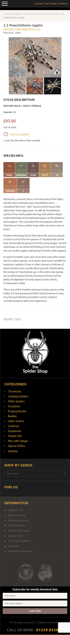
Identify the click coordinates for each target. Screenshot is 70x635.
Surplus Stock (15, 535)
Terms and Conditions (19, 541)
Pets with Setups (18, 440)
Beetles (12, 416)
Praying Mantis (17, 411)
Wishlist (13, 451)
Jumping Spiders (18, 396)
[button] (60, 42)
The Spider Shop (11, 13)
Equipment (14, 431)
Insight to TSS (15, 510)
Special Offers (16, 445)
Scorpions (14, 406)
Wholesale (13, 546)
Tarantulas (28, 13)
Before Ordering (16, 515)
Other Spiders (16, 401)
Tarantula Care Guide (19, 530)
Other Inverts (16, 421)
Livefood (13, 426)
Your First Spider (16, 525)
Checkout (62, 3)
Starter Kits (15, 436)
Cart (51, 3)
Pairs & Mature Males (47, 13)
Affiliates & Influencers (20, 551)
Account (39, 3)
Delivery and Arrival (18, 520)
